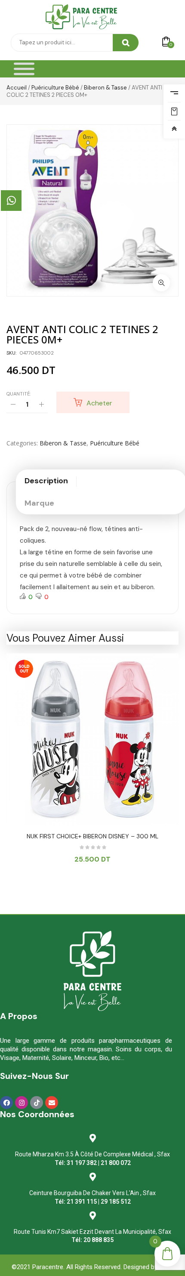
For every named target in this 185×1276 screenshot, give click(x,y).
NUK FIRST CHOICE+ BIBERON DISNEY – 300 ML (92, 836)
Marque (39, 503)
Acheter (99, 403)
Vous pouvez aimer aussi (65, 638)
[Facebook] (6, 1102)
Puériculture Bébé (55, 87)
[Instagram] (21, 1102)
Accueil (16, 87)
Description (46, 481)
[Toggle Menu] (24, 69)
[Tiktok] (36, 1102)
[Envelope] (51, 1102)
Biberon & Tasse (105, 87)
